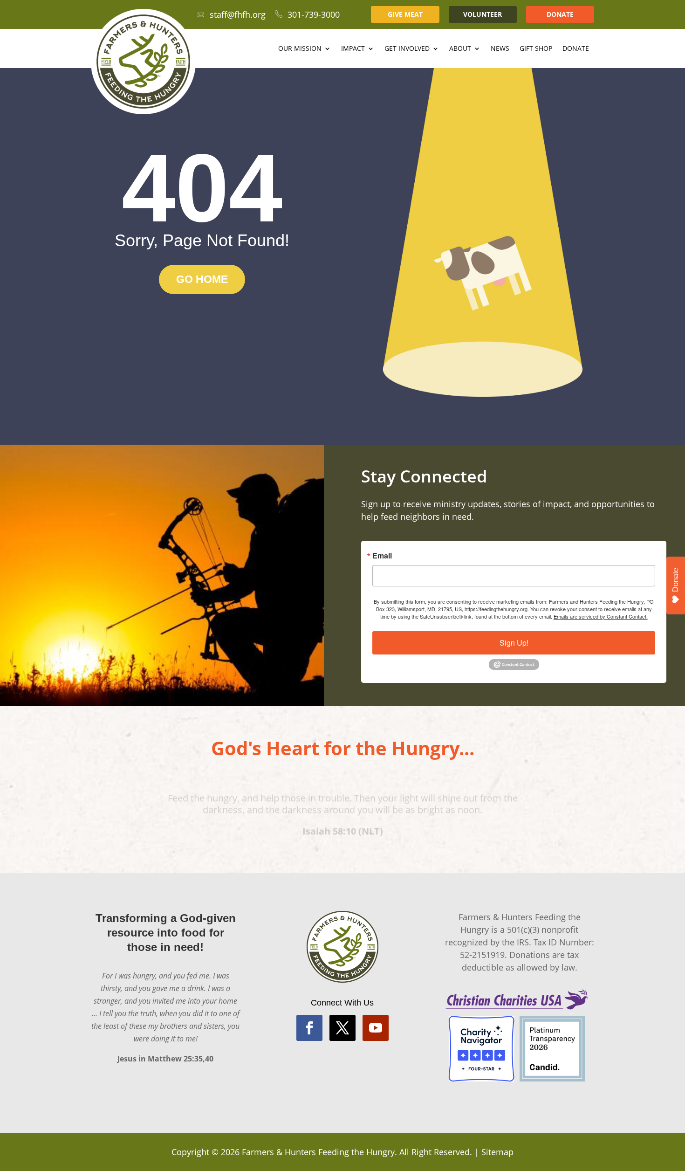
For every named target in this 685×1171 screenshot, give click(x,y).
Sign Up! (514, 642)
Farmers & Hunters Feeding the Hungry (318, 1151)
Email (382, 555)
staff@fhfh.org (238, 14)
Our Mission (300, 49)
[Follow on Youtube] (376, 1028)
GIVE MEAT (405, 14)
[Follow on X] (342, 1028)
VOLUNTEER (482, 14)
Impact (353, 49)
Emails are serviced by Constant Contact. (601, 616)
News (500, 49)
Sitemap (497, 1151)
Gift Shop (536, 49)
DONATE (560, 14)
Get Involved (407, 49)
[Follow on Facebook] (309, 1028)
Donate (575, 49)
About (460, 49)
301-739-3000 (314, 14)
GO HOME (202, 279)
